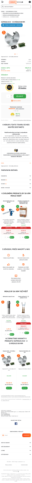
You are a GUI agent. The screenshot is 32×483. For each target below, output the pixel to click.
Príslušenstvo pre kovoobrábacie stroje (13, 13)
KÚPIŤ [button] (13, 237)
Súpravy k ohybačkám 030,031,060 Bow (22, 120)
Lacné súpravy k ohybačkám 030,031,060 (20, 396)
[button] (12, 237)
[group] (8, 220)
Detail (9, 388)
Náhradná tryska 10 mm (8, 296)
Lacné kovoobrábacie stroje (7, 395)
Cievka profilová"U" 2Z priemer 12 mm (23, 297)
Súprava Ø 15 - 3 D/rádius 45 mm (9, 351)
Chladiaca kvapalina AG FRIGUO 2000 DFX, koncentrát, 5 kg (23, 202)
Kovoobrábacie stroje (11, 11)
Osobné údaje (24, 464)
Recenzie (4, 180)
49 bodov (22, 88)
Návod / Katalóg (5, 187)
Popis (2, 163)
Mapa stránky (8, 464)
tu (18, 471)
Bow (30, 59)
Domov (3, 11)
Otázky (3, 184)
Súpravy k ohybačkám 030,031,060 (11, 15)
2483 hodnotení (20, 108)
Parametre (4, 176)
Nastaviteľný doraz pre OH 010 (8, 201)
